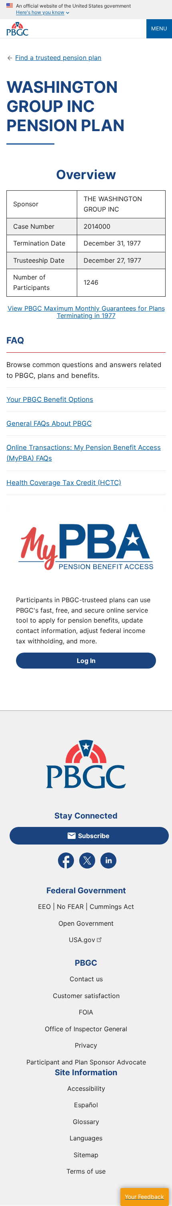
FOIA (86, 1012)
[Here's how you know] (86, 9)
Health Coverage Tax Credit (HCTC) (63, 483)
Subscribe (94, 836)
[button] (144, 1197)
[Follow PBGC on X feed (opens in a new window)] (87, 868)
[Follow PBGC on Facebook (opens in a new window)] (66, 868)
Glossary (86, 1122)
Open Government (86, 923)
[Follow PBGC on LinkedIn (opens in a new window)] (108, 868)
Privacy (86, 1045)
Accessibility (86, 1088)
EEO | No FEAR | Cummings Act (86, 906)
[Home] (76, 28)
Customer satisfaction (86, 996)
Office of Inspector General (86, 1029)
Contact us (86, 979)
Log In (86, 661)
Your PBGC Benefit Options (49, 399)
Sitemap (86, 1155)
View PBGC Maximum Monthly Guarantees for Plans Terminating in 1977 (86, 311)
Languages (86, 1138)
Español (86, 1105)
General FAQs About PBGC (49, 423)
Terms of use (86, 1171)
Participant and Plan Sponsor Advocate (86, 1062)
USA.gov (82, 940)
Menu (159, 28)
